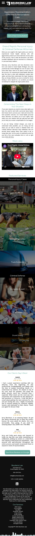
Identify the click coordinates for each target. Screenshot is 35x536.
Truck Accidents (18, 522)
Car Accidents (18, 508)
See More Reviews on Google (17, 452)
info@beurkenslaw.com (17, 476)
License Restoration (18, 516)
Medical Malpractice (18, 517)
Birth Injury (18, 507)
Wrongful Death (18, 523)
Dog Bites (18, 510)
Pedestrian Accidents (18, 519)
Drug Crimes (18, 513)
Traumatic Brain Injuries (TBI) (18, 520)
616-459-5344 (10, 137)
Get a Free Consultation (17, 36)
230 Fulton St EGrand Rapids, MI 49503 (17, 468)
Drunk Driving (18, 514)
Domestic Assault (18, 511)
